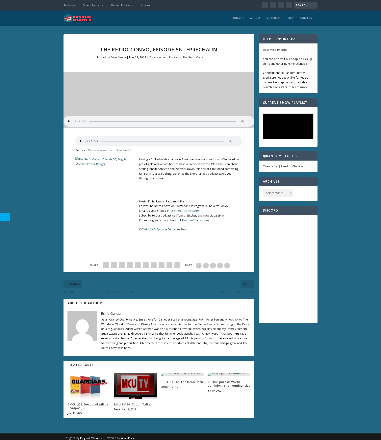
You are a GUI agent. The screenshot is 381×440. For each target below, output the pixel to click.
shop (294, 59)
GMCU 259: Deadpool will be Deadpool (87, 406)
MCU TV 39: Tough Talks (132, 404)
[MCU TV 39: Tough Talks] (135, 386)
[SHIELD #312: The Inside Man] (182, 374)
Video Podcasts (93, 5)
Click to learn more (294, 87)
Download (122, 150)
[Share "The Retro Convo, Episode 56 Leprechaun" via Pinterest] (138, 265)
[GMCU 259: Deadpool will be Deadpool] (88, 386)
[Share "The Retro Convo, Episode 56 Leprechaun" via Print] (177, 265)
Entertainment (158, 57)
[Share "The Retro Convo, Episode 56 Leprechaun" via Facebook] (106, 265)
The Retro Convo (194, 57)
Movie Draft (274, 18)
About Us (306, 18)
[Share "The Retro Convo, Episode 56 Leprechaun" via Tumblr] (130, 265)
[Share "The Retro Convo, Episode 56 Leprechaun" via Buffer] (154, 265)
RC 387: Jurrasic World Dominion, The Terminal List (229, 383)
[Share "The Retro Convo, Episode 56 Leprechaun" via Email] (169, 265)
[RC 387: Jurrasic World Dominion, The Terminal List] (229, 374)
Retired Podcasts (122, 5)
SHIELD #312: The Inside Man (182, 382)
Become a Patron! (275, 50)
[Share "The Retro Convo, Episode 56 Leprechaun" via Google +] (122, 265)
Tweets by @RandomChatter (283, 166)
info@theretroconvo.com (183, 211)
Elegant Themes (91, 438)
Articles (145, 5)
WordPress (128, 438)
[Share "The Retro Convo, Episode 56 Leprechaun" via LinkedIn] (146, 265)
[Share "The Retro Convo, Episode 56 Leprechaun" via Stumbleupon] (161, 265)
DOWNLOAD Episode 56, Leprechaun (163, 229)
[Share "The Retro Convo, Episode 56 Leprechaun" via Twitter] (114, 265)
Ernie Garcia (118, 57)
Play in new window (100, 150)
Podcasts (69, 5)
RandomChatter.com (195, 220)
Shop (291, 18)
